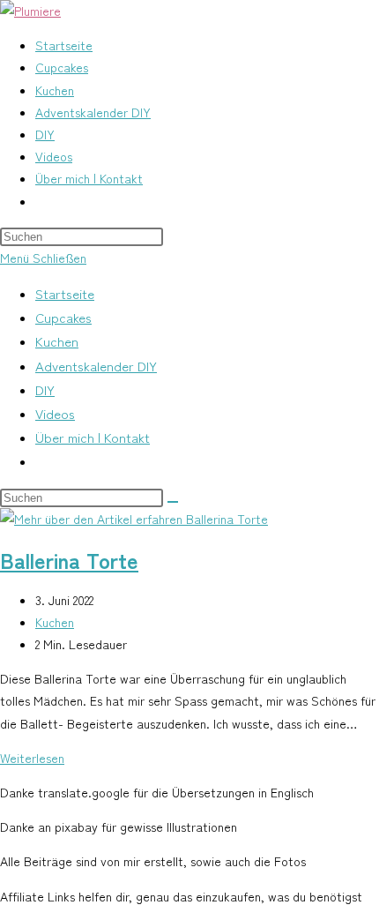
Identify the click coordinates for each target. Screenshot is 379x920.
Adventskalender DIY (96, 365)
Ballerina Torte (69, 559)
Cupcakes (63, 317)
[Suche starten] (173, 502)
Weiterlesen (32, 758)
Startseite (64, 293)
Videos (55, 413)
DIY (45, 389)
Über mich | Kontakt (92, 437)
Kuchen (56, 341)
